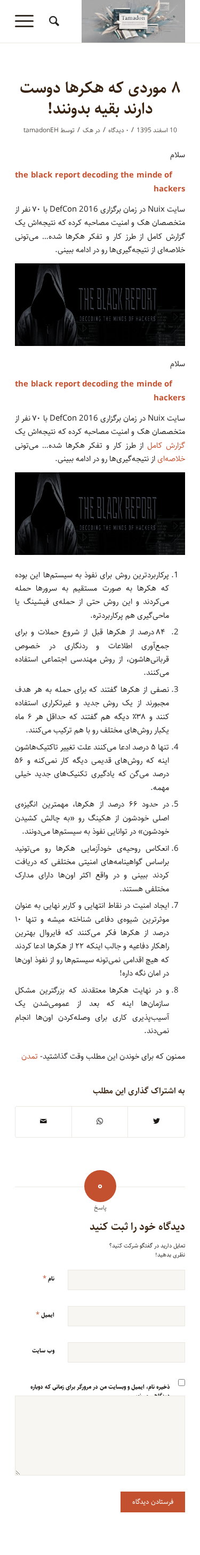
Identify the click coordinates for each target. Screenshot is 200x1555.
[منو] (28, 21)
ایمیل (45, 1314)
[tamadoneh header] (117, 21)
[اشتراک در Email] (43, 1122)
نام (48, 1278)
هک (88, 130)
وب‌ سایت (43, 1350)
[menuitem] (53, 21)
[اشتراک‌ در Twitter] (156, 1122)
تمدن (29, 1056)
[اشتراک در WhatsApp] (100, 1122)
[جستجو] (53, 21)
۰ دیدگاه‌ (118, 130)
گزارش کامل (166, 445)
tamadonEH (41, 130)
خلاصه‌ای (171, 459)
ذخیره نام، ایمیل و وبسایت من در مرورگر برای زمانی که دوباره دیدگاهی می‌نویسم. (100, 1391)
